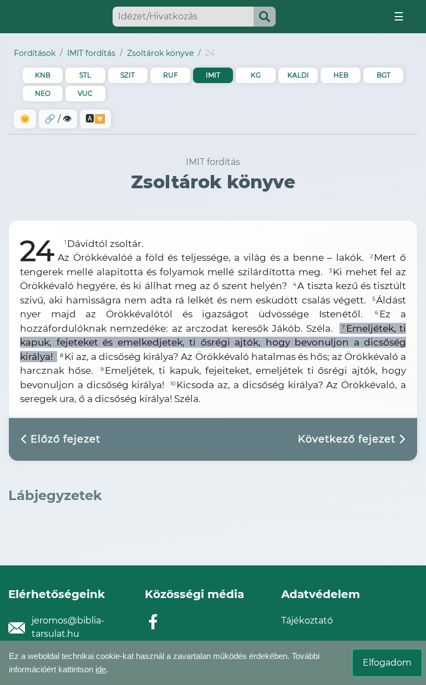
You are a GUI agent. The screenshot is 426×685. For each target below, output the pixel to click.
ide (100, 669)
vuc (85, 93)
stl (85, 75)
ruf (170, 75)
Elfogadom (387, 662)
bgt (383, 75)
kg (256, 75)
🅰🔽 (95, 119)
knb (42, 75)
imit (213, 75)
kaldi (298, 75)
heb (340, 75)
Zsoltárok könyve (160, 53)
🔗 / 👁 (58, 119)
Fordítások (34, 53)
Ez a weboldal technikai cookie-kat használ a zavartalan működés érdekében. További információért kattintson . (164, 662)
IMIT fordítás (91, 53)
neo (42, 93)
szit (127, 75)
